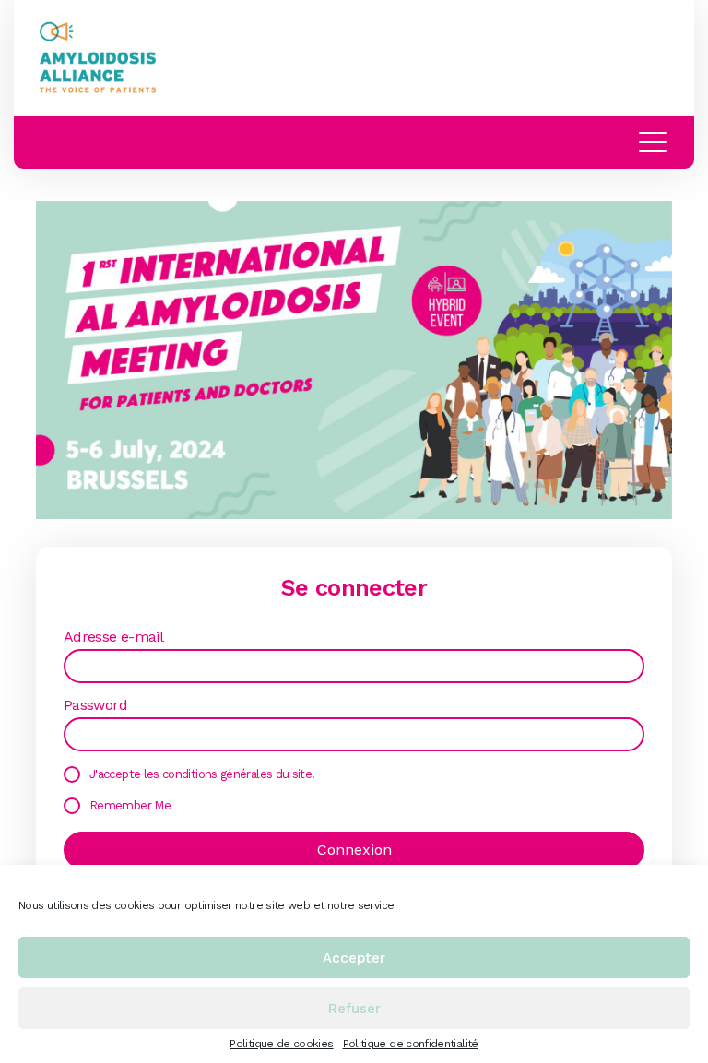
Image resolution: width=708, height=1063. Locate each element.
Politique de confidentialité (410, 1043)
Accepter (354, 958)
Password (95, 705)
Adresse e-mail (113, 637)
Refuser (354, 1008)
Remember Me (130, 805)
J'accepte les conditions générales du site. (201, 774)
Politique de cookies (281, 1043)
